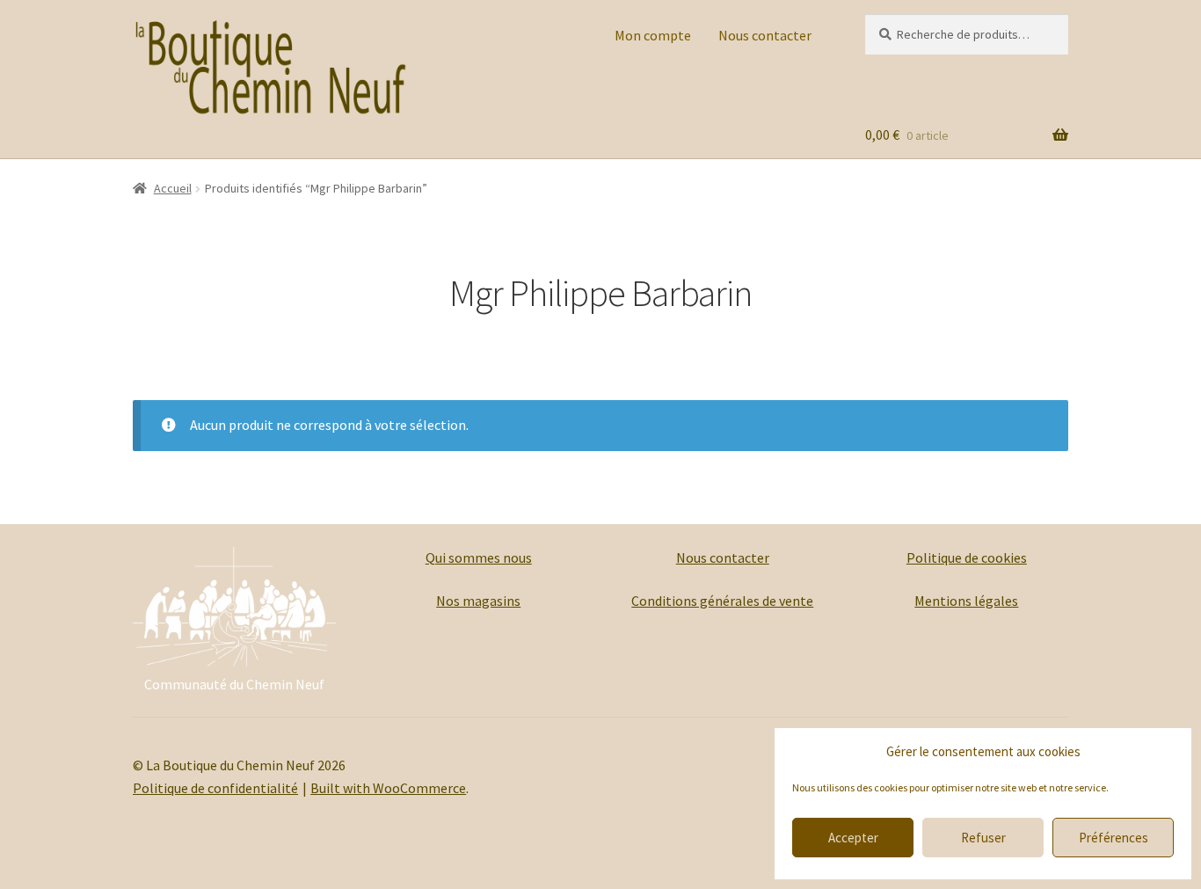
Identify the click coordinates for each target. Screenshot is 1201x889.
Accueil (173, 188)
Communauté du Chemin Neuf (234, 684)
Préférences (1113, 837)
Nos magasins (478, 600)
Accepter (853, 837)
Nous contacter (765, 35)
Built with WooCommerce (388, 788)
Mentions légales (966, 600)
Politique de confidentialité (215, 788)
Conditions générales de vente (722, 600)
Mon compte (653, 35)
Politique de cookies (966, 557)
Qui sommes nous (479, 557)
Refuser (983, 837)
